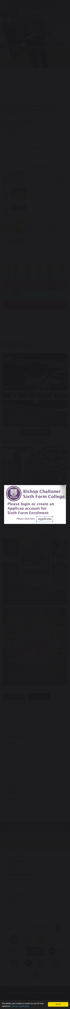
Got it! (58, 1004)
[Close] (65, 485)
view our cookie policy (20, 1006)
